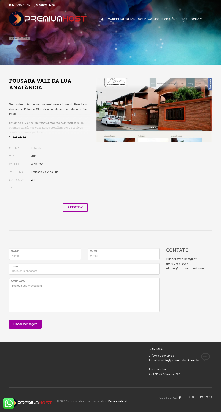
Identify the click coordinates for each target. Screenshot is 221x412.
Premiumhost (117, 401)
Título (15, 266)
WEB (34, 180)
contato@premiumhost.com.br (178, 360)
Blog (191, 396)
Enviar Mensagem (25, 324)
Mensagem (18, 281)
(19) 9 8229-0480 (44, 5)
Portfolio (206, 396)
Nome (15, 251)
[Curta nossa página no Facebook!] (180, 397)
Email (94, 251)
